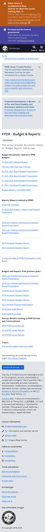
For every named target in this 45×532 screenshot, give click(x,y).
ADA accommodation (11, 471)
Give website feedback (17, 358)
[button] (34, 48)
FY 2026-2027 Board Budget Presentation (20, 171)
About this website (10, 492)
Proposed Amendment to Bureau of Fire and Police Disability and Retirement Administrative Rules (20, 113)
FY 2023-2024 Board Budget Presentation (20, 185)
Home (4, 56)
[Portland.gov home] (11, 48)
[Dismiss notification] (39, 67)
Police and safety (25, 346)
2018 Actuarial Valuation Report (15, 295)
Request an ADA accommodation (16, 391)
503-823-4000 (8, 398)
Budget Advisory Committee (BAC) (16, 190)
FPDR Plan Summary (10, 205)
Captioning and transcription (14, 476)
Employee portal (9, 496)
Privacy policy (7, 481)
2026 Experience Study (11, 313)
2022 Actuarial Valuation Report (15, 248)
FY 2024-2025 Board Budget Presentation (20, 180)
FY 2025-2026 (20, 176)
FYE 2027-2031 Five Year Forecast (16, 167)
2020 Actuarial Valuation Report (15, 290)
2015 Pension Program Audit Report (17, 304)
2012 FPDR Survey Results (13, 335)
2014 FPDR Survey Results (13, 330)
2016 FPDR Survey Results (13, 325)
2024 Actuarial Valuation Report (15, 243)
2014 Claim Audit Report (12, 309)
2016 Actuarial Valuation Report (15, 300)
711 (24, 394)
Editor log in (7, 501)
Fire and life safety (10, 346)
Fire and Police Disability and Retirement (21, 58)
